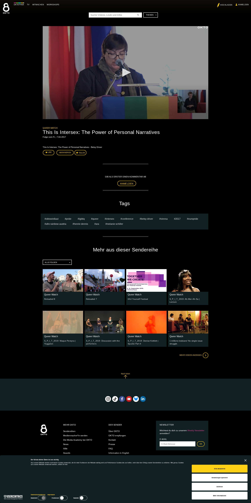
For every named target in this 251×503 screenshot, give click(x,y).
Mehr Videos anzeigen (191, 355)
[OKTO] (6, 11)
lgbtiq (82, 219)
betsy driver (147, 219)
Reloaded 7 (91, 299)
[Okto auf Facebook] (122, 399)
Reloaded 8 (49, 299)
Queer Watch (50, 128)
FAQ (111, 448)
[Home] (44, 435)
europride (193, 219)
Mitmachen (38, 5)
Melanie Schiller (115, 224)
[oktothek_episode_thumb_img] (63, 280)
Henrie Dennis (81, 224)
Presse (112, 444)
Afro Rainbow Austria (56, 224)
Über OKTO (114, 431)
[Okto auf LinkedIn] (143, 399)
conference (127, 219)
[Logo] (203, 27)
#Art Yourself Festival (138, 299)
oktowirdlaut (52, 219)
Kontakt (112, 440)
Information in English (119, 453)
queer (95, 219)
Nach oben (125, 374)
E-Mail (163, 439)
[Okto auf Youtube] (129, 399)
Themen (150, 15)
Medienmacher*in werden (75, 435)
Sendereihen (69, 431)
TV (28, 5)
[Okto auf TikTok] (115, 399)
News (65, 444)
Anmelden (126, 184)
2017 (178, 219)
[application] (125, 72)
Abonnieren (65, 153)
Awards (66, 453)
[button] (125, 72)
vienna (164, 219)
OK (201, 444)
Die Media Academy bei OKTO (77, 440)
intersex (110, 219)
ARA (97, 224)
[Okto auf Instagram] (108, 399)
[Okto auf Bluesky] (136, 399)
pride (68, 219)
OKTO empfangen (117, 435)
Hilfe (65, 448)
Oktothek (19, 5)
